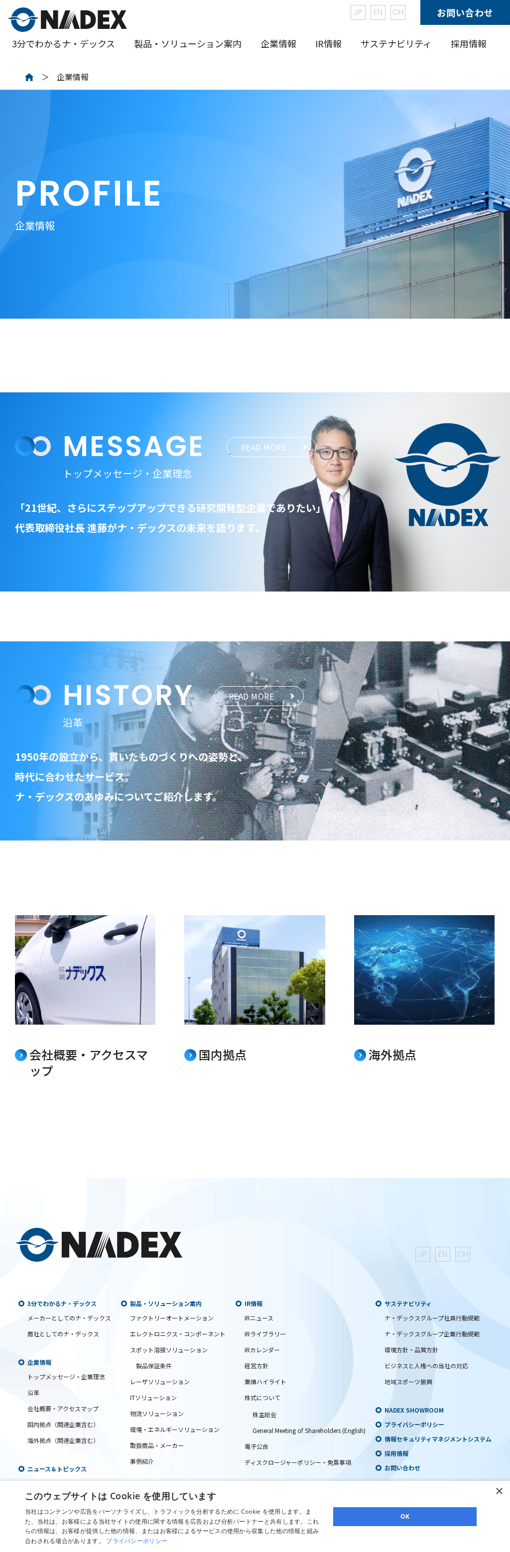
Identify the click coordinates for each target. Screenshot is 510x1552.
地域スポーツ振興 (408, 1381)
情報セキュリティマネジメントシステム (438, 1438)
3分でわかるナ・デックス (62, 1303)
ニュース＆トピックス (57, 1468)
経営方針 (256, 1365)
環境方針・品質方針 (411, 1349)
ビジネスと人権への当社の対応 (426, 1365)
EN (378, 12)
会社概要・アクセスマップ (63, 1408)
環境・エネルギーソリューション (175, 1429)
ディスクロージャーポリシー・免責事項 (298, 1462)
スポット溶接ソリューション (169, 1349)
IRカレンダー (262, 1349)
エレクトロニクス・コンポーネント (178, 1333)
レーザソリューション (160, 1381)
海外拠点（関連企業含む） (63, 1440)
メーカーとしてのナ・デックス (69, 1317)
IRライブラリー (265, 1333)
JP (358, 12)
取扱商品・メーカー (157, 1445)
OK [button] (405, 1516)
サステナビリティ (408, 1303)
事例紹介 (142, 1461)
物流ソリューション (157, 1413)
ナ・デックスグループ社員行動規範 (432, 1317)
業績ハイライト (265, 1381)
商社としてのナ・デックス (63, 1333)
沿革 (33, 1392)
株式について (262, 1397)
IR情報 (253, 1303)
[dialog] (255, 1516)
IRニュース (259, 1317)
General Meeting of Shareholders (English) (309, 1430)
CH (397, 12)
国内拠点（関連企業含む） (63, 1424)
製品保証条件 (154, 1365)
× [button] (499, 1491)
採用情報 (469, 43)
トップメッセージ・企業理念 (66, 1376)
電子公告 (256, 1446)
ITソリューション (153, 1397)
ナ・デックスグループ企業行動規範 (432, 1333)
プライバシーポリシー (414, 1424)
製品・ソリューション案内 (166, 1303)
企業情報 (39, 1362)
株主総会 (264, 1414)
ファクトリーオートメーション (172, 1317)
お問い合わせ (465, 12)
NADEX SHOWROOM (414, 1410)
